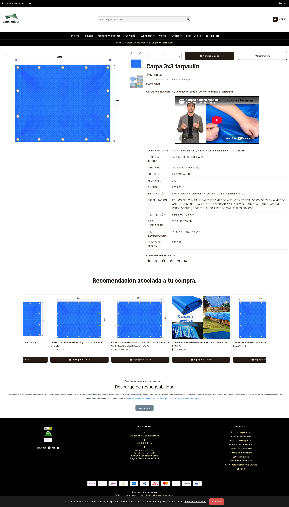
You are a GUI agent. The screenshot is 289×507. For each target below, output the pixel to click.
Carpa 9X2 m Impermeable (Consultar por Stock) (169, 344)
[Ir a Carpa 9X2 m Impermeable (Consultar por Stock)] (171, 317)
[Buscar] (188, 19)
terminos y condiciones (135, 398)
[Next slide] (139, 54)
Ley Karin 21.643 (241, 456)
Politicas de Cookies (241, 436)
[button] (76, 36)
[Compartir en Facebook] (148, 261)
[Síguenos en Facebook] (212, 36)
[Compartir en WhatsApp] (163, 261)
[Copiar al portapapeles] (185, 261)
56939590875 (144, 443)
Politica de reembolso (241, 448)
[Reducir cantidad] (149, 56)
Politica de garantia (240, 432)
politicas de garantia (194, 398)
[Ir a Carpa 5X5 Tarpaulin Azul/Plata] (231, 317)
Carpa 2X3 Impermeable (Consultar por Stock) (46, 344)
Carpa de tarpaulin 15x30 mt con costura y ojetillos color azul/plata (110, 344)
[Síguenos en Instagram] (207, 36)
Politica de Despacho (241, 440)
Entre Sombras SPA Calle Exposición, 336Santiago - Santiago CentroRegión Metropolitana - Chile (144, 454)
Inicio (118, 43)
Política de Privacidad (195, 501)
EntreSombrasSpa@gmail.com (144, 435)
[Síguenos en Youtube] (217, 36)
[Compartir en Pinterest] (171, 261)
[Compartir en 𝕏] (156, 261)
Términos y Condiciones (241, 444)
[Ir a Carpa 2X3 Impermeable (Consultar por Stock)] (49, 317)
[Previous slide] (133, 54)
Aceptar (216, 501)
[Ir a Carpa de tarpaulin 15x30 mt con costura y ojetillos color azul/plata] (110, 317)
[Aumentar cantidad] (178, 56)
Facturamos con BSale (241, 460)
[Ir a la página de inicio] (11, 19)
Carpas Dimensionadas (136, 43)
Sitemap (241, 468)
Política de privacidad (241, 452)
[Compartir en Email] (178, 261)
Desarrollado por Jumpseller (160, 495)
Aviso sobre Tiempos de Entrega (163, 398)
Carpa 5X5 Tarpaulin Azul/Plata (223, 342)
